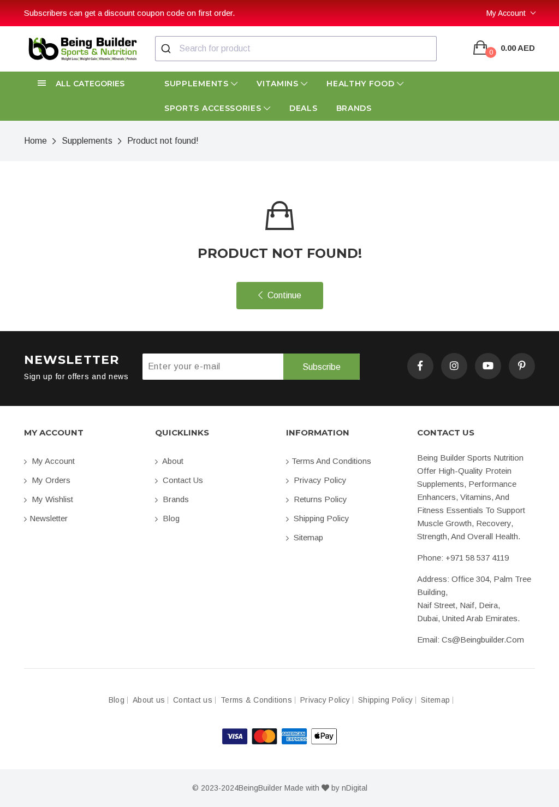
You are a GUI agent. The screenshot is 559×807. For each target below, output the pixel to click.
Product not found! (163, 140)
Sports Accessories (214, 108)
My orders (49, 480)
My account (52, 461)
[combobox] (296, 48)
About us (149, 700)
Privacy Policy (319, 480)
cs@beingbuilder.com (483, 639)
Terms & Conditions (256, 700)
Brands (354, 108)
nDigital (354, 788)
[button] (83, 84)
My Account (506, 13)
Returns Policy (319, 499)
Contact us (181, 480)
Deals (303, 108)
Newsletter (48, 518)
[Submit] (167, 49)
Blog (170, 518)
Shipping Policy (320, 518)
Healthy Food (361, 84)
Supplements (197, 84)
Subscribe (321, 367)
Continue (283, 295)
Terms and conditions (331, 461)
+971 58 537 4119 (477, 557)
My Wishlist (51, 499)
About (171, 461)
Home (35, 140)
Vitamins (279, 84)
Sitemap (307, 537)
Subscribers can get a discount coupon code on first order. (129, 12)
